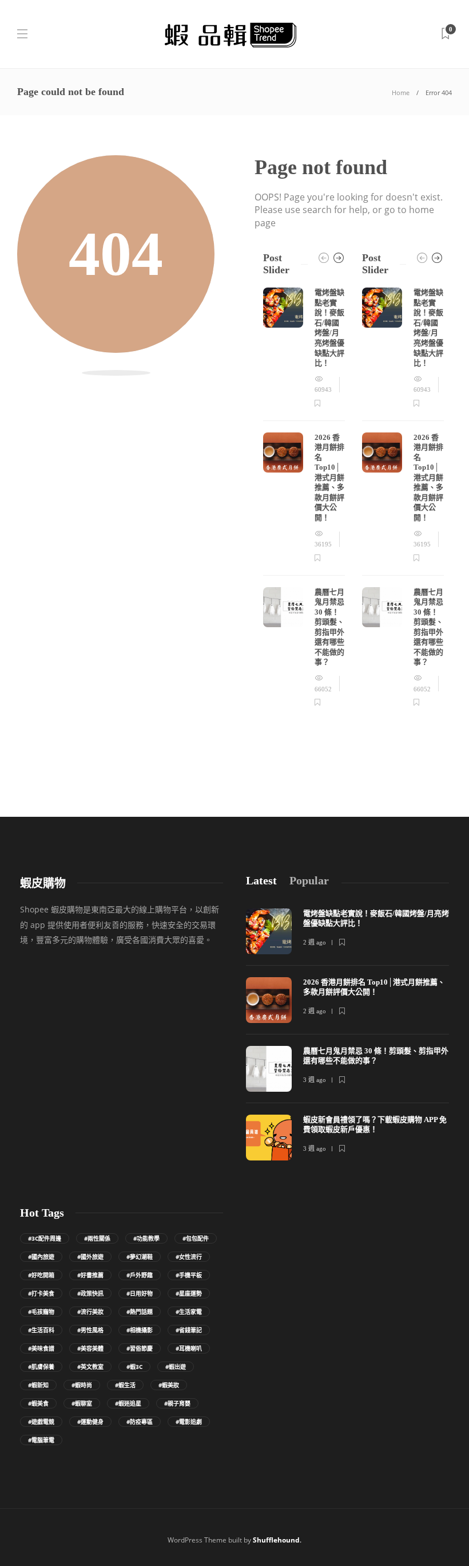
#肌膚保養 (41, 1367)
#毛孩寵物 (41, 1312)
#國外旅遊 (90, 1257)
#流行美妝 (90, 1312)
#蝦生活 (125, 1385)
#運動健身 (90, 1422)
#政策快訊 (90, 1293)
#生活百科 (41, 1330)
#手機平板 (189, 1275)
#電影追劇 (189, 1422)
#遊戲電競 (41, 1422)
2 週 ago (314, 942)
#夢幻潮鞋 (139, 1257)
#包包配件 (195, 1238)
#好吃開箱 (41, 1275)
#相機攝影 (139, 1330)
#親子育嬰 (177, 1403)
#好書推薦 (90, 1275)
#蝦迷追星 (128, 1403)
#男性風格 (90, 1330)
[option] (304, 498)
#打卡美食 (41, 1293)
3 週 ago (314, 1079)
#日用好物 (139, 1293)
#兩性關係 (97, 1238)
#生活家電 (189, 1312)
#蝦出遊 (175, 1367)
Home (401, 92)
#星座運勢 (189, 1293)
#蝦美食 (38, 1403)
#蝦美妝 (168, 1385)
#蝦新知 (38, 1385)
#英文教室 (90, 1367)
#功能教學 (146, 1238)
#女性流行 (189, 1257)
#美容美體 (90, 1348)
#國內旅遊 (41, 1257)
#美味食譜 (41, 1348)
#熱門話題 (139, 1312)
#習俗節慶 (139, 1348)
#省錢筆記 (189, 1330)
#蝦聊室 (81, 1403)
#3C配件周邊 (44, 1238)
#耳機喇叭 (189, 1348)
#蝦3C (134, 1367)
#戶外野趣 (139, 1275)
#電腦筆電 (41, 1440)
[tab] (261, 880)
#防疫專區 (139, 1422)
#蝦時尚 (81, 1385)
